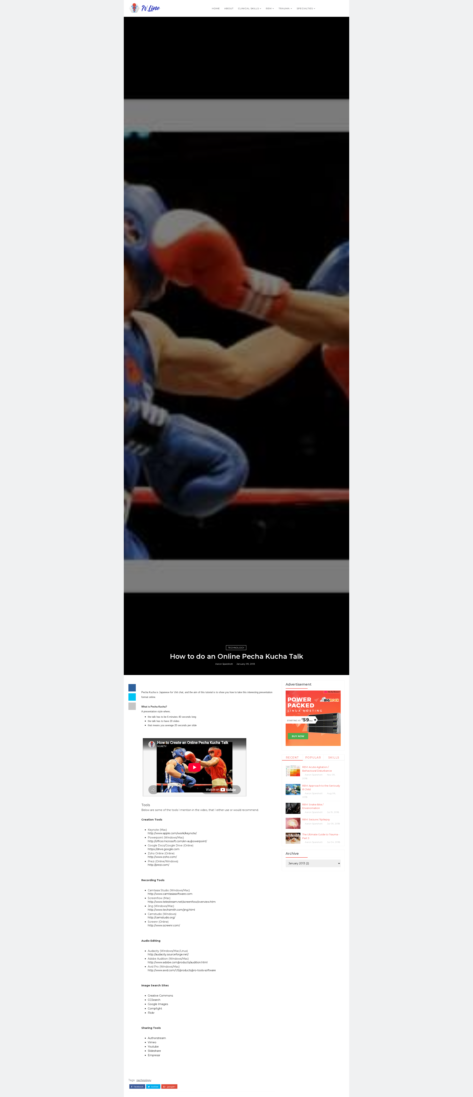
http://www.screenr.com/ (164, 925)
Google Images (158, 1004)
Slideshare (154, 1050)
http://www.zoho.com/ (162, 857)
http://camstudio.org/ (161, 917)
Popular (313, 757)
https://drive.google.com (163, 849)
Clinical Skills (248, 8)
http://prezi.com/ (158, 865)
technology (236, 647)
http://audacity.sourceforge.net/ (168, 954)
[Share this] (132, 687)
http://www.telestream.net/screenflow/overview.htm (182, 901)
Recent (292, 757)
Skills (333, 757)
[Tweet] (132, 697)
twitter (155, 1086)
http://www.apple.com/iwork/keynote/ (172, 833)
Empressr (154, 1055)
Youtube (153, 1046)
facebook (138, 1086)
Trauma (284, 8)
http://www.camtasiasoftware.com (170, 894)
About (229, 8)
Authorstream (157, 1038)
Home (216, 8)
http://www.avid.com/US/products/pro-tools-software (182, 970)
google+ (171, 1086)
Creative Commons (160, 995)
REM (269, 8)
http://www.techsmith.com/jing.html (171, 909)
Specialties (305, 8)
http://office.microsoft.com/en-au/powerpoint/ (177, 841)
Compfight (155, 1008)
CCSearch (154, 1000)
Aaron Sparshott (224, 663)
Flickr (151, 1012)
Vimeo (152, 1042)
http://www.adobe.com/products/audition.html (177, 962)
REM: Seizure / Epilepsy (316, 819)
